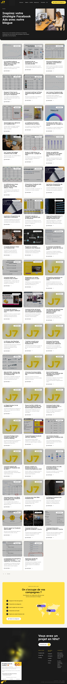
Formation (43, 2)
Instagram (50, 656)
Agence (26, 2)
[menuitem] (47, 2)
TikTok (49, 662)
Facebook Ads (41, 653)
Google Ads (40, 655)
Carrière (31, 2)
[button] (7, 70)
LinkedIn (50, 658)
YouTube (49, 660)
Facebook (50, 653)
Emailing (40, 657)
